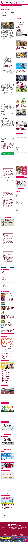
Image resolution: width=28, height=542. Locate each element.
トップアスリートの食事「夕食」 (6, 376)
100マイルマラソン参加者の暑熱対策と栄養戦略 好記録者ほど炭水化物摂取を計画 (9, 317)
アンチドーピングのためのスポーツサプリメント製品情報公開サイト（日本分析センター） (8, 242)
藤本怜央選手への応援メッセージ (6, 380)
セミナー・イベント (4, 286)
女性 (2, 278)
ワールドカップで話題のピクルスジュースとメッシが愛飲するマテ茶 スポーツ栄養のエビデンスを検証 (21, 48)
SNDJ (3, 287)
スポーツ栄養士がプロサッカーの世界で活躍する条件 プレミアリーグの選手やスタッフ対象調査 (21, 95)
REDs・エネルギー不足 (19, 203)
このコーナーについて (4, 382)
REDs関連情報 (3, 358)
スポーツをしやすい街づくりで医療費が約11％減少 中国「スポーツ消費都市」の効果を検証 (9, 330)
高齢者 (3, 277)
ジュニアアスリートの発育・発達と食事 (7, 493)
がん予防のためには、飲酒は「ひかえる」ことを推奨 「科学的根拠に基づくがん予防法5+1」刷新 (21, 60)
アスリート (8, 18)
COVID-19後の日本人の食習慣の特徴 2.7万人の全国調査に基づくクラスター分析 (8, 171)
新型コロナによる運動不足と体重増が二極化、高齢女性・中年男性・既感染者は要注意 (8, 203)
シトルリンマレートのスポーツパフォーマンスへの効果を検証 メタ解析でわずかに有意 (9, 304)
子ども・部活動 (22, 104)
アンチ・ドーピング (4, 19)
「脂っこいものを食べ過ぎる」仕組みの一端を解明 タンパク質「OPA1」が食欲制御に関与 (9, 313)
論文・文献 (17, 147)
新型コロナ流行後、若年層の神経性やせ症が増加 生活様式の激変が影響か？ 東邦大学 (8, 162)
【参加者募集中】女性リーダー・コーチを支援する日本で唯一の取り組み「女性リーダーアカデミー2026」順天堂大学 (21, 83)
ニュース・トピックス (5, 7)
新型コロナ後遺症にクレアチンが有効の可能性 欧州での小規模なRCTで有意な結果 (8, 174)
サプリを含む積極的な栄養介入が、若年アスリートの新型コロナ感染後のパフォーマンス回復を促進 (8, 165)
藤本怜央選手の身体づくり (5, 370)
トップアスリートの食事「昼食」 (6, 374)
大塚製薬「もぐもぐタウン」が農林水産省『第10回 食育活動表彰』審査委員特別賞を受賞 (21, 106)
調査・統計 (3, 284)
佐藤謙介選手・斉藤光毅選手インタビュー (7, 489)
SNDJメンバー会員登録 (13, 534)
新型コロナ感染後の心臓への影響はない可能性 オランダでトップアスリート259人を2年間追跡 (8, 185)
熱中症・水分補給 (18, 202)
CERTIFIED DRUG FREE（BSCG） (7, 240)
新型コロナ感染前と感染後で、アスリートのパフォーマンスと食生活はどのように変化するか (8, 194)
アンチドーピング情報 (4, 535)
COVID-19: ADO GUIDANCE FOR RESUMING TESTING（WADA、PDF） (8, 66)
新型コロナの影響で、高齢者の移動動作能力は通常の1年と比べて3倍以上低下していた (8, 206)
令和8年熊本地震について (19, 27)
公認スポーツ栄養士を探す (14, 535)
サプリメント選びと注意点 (8, 235)
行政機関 (3, 285)
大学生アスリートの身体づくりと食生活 (7, 491)
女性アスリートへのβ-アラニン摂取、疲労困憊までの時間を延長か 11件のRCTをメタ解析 (9, 295)
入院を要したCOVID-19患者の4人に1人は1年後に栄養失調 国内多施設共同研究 (8, 168)
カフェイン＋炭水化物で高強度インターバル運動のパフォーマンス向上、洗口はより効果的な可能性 (9, 299)
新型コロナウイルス (18, 210)
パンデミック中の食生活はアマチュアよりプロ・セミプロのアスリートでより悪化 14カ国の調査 (8, 181)
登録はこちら (7, 434)
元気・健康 (17, 195)
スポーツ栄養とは (4, 534)
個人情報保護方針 (22, 534)
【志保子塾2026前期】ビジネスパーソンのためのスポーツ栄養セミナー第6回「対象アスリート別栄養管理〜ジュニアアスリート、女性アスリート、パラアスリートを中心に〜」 (21, 182)
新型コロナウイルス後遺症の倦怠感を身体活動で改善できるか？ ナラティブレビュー (8, 200)
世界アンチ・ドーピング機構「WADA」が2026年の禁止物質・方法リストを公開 (8, 249)
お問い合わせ (21, 535)
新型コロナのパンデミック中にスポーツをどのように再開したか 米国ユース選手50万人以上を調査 (8, 191)
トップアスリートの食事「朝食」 (6, 372)
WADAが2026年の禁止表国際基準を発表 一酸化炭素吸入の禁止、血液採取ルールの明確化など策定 (8, 258)
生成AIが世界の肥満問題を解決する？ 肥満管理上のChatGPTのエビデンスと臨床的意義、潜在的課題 (9, 326)
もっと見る (7, 217)
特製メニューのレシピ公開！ (5, 378)
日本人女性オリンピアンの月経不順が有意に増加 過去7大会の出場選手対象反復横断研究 (21, 71)
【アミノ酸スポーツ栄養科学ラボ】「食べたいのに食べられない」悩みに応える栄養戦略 (21, 118)
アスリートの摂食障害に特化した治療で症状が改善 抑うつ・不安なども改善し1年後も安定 (9, 322)
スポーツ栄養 (9, 19)
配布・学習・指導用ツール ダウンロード (7, 356)
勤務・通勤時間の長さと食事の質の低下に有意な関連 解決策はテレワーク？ (8, 210)
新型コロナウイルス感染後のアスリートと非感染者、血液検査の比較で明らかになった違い (8, 188)
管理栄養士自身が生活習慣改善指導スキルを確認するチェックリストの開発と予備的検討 (21, 129)
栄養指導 (3, 272)
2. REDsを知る (4, 349)
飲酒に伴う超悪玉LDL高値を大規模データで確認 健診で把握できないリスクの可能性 (9, 308)
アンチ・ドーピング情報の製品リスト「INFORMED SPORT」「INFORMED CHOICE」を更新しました (8, 252)
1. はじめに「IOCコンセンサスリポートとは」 (8, 348)
